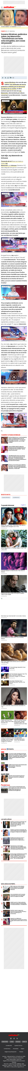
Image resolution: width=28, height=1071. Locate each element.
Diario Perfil (5, 1041)
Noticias (18, 1041)
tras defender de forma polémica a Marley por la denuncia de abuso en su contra (13, 87)
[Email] (13, 78)
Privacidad (15, 1048)
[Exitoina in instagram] (11, 1038)
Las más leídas (6, 819)
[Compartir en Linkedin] (10, 78)
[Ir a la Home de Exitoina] (10, 7)
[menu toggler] (2, 7)
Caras (11, 1041)
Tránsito (21, 1051)
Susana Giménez (9, 82)
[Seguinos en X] (17, 1038)
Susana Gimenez (6, 497)
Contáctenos (7, 1048)
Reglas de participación (10, 1051)
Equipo (22, 1048)
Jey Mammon (16, 497)
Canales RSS (9, 1045)
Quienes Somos (18, 1045)
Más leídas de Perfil (8, 884)
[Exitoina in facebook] (14, 1038)
